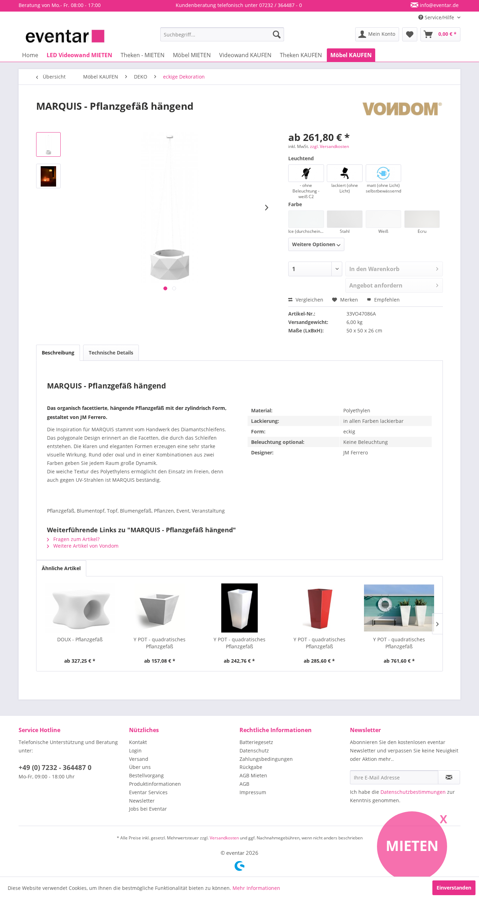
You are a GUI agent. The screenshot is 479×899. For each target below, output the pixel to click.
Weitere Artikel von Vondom (85, 545)
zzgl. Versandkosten (329, 146)
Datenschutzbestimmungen (413, 792)
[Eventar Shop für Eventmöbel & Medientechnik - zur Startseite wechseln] (65, 36)
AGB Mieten (253, 775)
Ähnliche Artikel (61, 568)
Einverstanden (454, 887)
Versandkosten (224, 838)
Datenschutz (254, 750)
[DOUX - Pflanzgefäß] (79, 608)
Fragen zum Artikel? (76, 539)
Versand (138, 759)
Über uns (140, 767)
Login (135, 750)
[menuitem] (222, 34)
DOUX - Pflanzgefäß (80, 639)
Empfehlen (386, 299)
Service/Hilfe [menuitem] (439, 17)
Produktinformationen (155, 783)
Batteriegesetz (256, 742)
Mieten (412, 845)
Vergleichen (308, 299)
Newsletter (142, 800)
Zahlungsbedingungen (266, 759)
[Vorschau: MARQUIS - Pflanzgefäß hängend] (48, 144)
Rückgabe (251, 767)
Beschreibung (58, 352)
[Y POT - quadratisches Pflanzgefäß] (159, 608)
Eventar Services (148, 792)
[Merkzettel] (409, 34)
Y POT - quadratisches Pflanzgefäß (159, 643)
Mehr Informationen (256, 888)
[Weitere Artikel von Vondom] (402, 113)
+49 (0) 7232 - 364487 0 (55, 767)
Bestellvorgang (146, 775)
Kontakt (138, 742)
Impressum (253, 792)
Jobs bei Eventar (148, 808)
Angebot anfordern (376, 285)
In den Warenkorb (374, 269)
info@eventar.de (438, 5)
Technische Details (111, 352)
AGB (244, 783)
